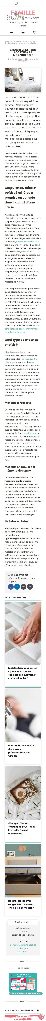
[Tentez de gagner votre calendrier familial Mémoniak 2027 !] (23, 982)
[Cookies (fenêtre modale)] (41, 1016)
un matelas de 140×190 (27, 241)
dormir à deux (30, 433)
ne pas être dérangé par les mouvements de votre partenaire (22, 329)
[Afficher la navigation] (11, 32)
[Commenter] (23, 587)
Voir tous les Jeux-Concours (26, 993)
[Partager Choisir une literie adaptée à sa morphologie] (11, 587)
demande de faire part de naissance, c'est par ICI (23, 948)
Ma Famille (19, 41)
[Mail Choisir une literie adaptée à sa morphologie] (30, 587)
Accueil (8, 41)
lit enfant (23, 931)
